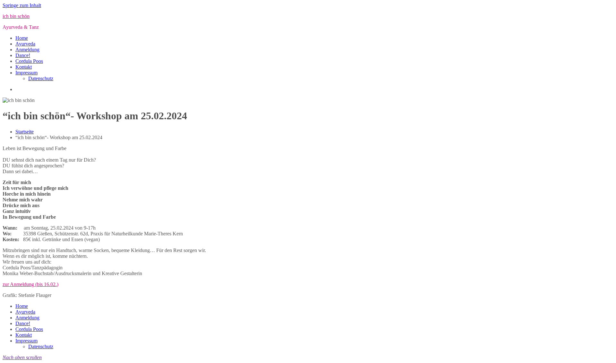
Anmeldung (27, 49)
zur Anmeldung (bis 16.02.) (30, 284)
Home (21, 38)
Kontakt (23, 67)
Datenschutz (40, 78)
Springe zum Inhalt (22, 5)
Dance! (22, 55)
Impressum (26, 72)
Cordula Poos (29, 61)
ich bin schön (16, 16)
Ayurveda (25, 43)
